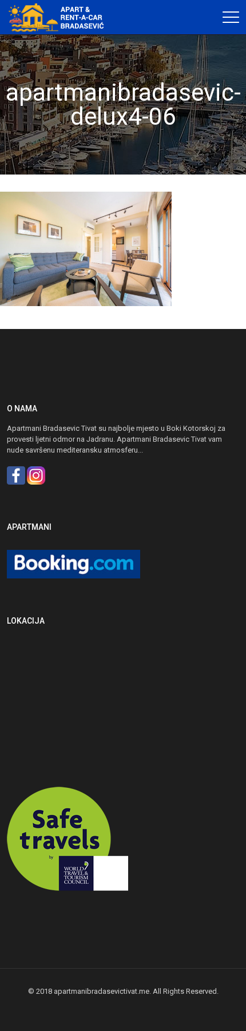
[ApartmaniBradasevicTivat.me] (60, 17)
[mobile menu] (230, 17)
